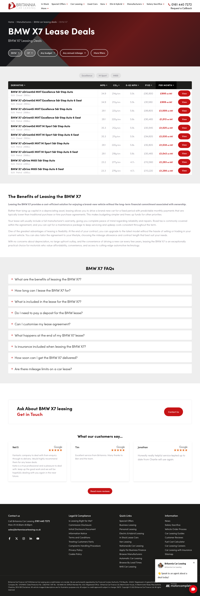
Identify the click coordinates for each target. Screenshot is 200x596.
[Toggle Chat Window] (193, 589)
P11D (147, 85)
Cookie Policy (75, 553)
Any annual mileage (73, 52)
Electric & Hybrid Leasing (131, 533)
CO (115, 85)
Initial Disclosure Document (82, 529)
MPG (102, 85)
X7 (28, 52)
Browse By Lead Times (130, 562)
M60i (115, 75)
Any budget (46, 52)
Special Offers (126, 520)
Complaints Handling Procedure (85, 545)
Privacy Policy (75, 549)
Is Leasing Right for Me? (80, 520)
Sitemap (169, 553)
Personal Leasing (127, 529)
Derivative (17, 85)
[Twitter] (16, 538)
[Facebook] (9, 538)
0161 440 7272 (42, 521)
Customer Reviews (174, 537)
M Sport (103, 75)
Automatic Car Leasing (130, 558)
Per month (165, 85)
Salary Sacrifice (172, 524)
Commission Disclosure (80, 524)
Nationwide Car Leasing (131, 545)
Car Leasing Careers (175, 545)
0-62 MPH (131, 85)
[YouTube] (37, 538)
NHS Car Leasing (127, 566)
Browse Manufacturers (130, 553)
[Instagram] (23, 538)
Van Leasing (125, 541)
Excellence (87, 75)
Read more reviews (100, 491)
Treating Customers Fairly (81, 541)
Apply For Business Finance (132, 549)
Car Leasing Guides (174, 533)
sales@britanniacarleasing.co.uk (24, 529)
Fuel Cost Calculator (175, 541)
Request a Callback (181, 8)
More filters (99, 52)
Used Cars (92, 3)
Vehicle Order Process (176, 529)
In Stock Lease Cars (129, 537)
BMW (13, 52)
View (184, 93)
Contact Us (173, 411)
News (167, 520)
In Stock (45, 3)
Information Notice (78, 533)
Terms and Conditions (79, 537)
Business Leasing (127, 524)
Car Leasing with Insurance (178, 549)
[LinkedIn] (30, 538)
